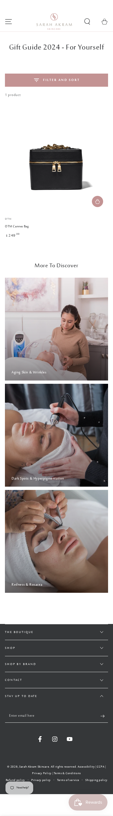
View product (97, 201)
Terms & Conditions (67, 773)
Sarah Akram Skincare (34, 766)
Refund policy (15, 780)
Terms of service (68, 780)
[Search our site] (87, 21)
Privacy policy (41, 780)
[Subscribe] (104, 716)
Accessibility (86, 766)
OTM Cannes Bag (17, 227)
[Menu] (8, 21)
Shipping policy (96, 780)
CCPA (100, 766)
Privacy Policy (42, 773)
